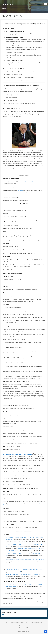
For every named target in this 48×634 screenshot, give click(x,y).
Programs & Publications (23, 625)
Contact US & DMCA (24, 627)
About (7, 622)
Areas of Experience (10, 625)
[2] (3, 602)
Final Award (34, 182)
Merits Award (28, 182)
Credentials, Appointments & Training (19, 622)
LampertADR (8, 4)
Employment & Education (36, 622)
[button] (46, 3)
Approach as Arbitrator (36, 625)
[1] (25, 154)
